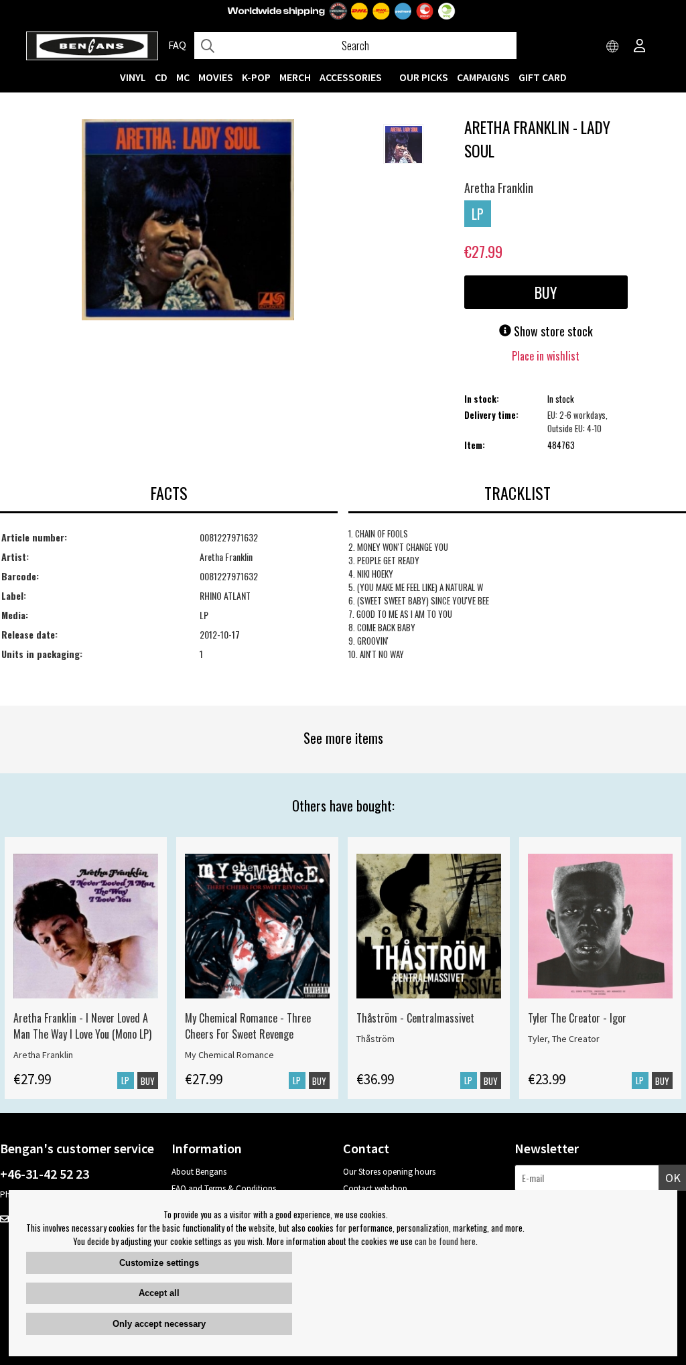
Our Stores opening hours (389, 1171)
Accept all (159, 1293)
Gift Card (543, 77)
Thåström (375, 1039)
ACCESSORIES (351, 77)
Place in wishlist (545, 356)
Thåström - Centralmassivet (415, 1018)
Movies (215, 77)
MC (183, 77)
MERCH (295, 77)
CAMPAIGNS (483, 77)
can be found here (445, 1241)
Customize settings (159, 1263)
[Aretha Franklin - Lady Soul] (188, 221)
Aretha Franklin (498, 187)
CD (161, 77)
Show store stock (552, 331)
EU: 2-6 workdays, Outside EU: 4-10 (577, 421)
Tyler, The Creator (564, 1039)
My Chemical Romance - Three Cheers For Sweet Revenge (248, 1026)
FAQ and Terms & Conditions (224, 1188)
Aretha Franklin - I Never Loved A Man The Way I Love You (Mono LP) (82, 1026)
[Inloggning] (640, 47)
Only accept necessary (159, 1324)
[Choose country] (613, 47)
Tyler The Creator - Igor (577, 1018)
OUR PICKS (423, 77)
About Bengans (199, 1171)
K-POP (256, 77)
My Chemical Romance (229, 1055)
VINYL (133, 77)
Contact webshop (375, 1188)
